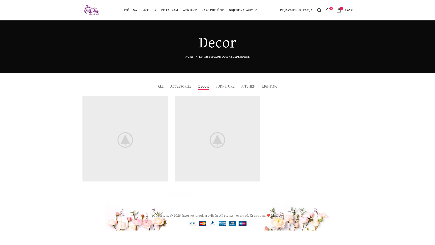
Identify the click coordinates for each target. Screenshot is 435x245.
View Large (162, 101)
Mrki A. (276, 215)
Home (189, 56)
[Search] (319, 10)
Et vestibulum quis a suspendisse (224, 56)
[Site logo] (91, 10)
